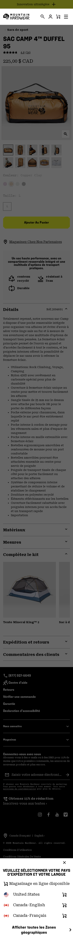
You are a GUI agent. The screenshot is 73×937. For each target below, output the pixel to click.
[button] (66, 17)
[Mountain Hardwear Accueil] (16, 17)
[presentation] (43, 17)
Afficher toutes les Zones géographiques (34, 930)
